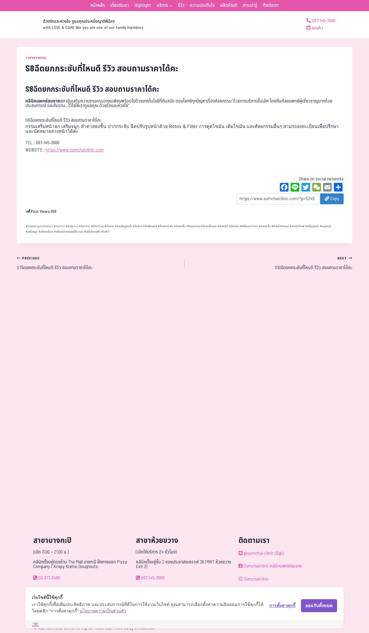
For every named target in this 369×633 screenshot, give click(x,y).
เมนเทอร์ (325, 226)
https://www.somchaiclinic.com (74, 150)
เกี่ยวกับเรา (119, 5)
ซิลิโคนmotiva (249, 226)
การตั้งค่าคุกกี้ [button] (282, 605)
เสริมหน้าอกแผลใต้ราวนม (68, 231)
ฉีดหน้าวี (222, 226)
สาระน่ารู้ (250, 5)
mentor (59, 226)
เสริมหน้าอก (45, 231)
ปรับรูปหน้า (312, 226)
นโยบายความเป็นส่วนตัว (103, 611)
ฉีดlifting (97, 226)
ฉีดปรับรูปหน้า (123, 226)
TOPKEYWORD (35, 57)
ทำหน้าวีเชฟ (297, 226)
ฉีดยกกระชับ (165, 226)
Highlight (143, 5)
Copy (334, 198)
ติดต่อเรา (271, 5)
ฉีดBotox (72, 226)
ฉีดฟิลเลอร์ (150, 226)
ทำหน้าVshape (280, 226)
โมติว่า (105, 231)
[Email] (327, 188)
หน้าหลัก (97, 5)
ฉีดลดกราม (193, 226)
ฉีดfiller (84, 226)
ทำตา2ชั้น (265, 226)
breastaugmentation (39, 226)
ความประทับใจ (202, 5)
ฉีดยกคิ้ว (179, 226)
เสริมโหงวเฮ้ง (92, 231)
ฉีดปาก (137, 226)
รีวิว (181, 5)
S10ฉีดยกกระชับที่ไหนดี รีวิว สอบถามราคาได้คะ (313, 263)
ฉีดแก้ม (234, 226)
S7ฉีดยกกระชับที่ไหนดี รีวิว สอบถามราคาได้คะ (54, 263)
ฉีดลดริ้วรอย (209, 226)
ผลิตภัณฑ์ (228, 5)
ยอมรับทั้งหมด (319, 605)
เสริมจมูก (32, 231)
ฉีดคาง (109, 226)
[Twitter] (305, 188)
